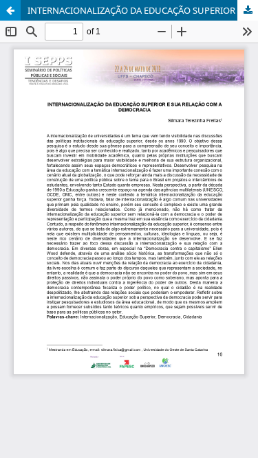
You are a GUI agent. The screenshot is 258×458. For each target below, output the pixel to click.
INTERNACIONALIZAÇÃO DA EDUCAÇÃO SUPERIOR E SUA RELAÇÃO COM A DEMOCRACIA (143, 10)
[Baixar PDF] (247, 10)
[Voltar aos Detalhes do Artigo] (10, 10)
